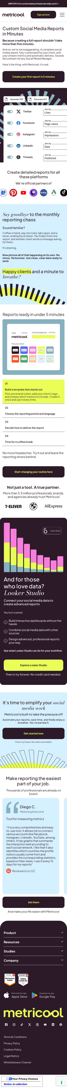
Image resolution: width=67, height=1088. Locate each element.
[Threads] (37, 1024)
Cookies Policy (13, 1049)
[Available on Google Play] (46, 995)
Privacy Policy (12, 1043)
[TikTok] (21, 1024)
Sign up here (43, 14)
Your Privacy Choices (25, 1078)
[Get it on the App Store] (18, 995)
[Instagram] (14, 1024)
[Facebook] (6, 1024)
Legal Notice (11, 1056)
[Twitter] (29, 1024)
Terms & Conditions (15, 1036)
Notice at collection (15, 1084)
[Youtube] (45, 1024)
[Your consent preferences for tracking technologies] (62, 1083)
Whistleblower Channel (17, 1062)
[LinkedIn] (52, 1024)
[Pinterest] (60, 1024)
